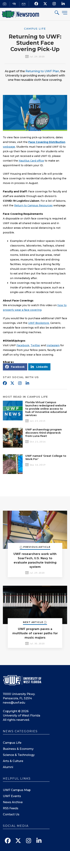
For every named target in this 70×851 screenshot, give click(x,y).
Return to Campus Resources (33, 205)
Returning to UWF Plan (42, 71)
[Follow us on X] (45, 4)
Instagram (53, 345)
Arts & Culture (13, 761)
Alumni (8, 767)
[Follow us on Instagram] (54, 4)
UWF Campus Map (17, 790)
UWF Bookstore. (39, 323)
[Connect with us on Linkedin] (63, 4)
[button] (15, 366)
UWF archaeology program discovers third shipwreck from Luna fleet (43, 433)
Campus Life (12, 742)
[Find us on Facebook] (36, 4)
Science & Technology (19, 755)
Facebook (23, 345)
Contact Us (11, 814)
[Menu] (64, 12)
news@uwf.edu (14, 702)
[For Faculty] (14, 4)
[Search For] (57, 13)
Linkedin (27, 383)
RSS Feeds (10, 808)
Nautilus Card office (31, 160)
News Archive (13, 802)
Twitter (35, 345)
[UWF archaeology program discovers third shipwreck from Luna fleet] (13, 446)
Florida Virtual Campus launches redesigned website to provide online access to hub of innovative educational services (46, 409)
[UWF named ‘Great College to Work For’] (13, 473)
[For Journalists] (5, 4)
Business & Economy (18, 749)
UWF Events (12, 796)
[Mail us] (24, 4)
